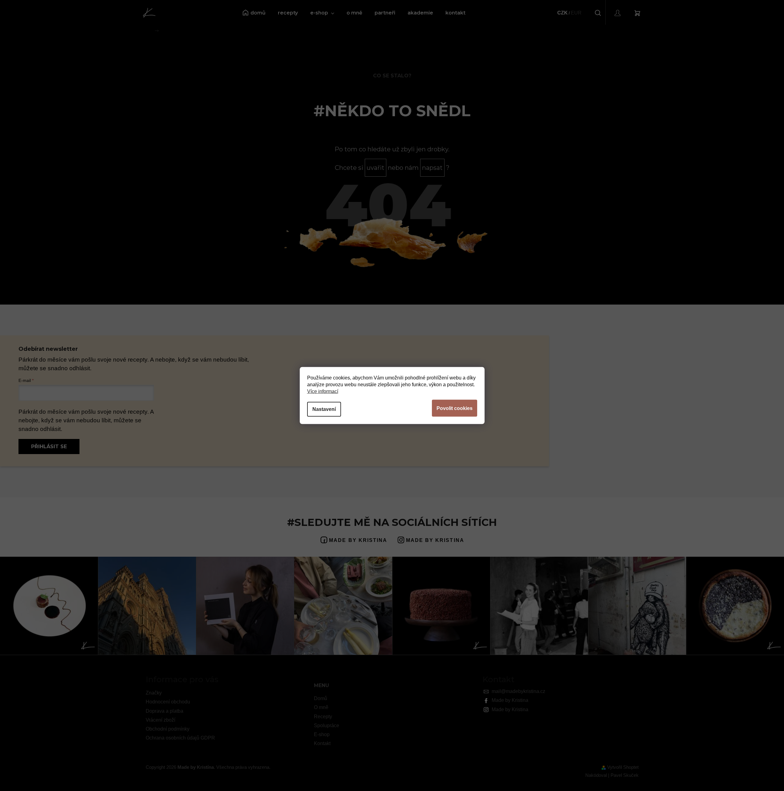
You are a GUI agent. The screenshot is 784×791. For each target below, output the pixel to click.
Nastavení (324, 409)
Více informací (322, 391)
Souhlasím (454, 408)
